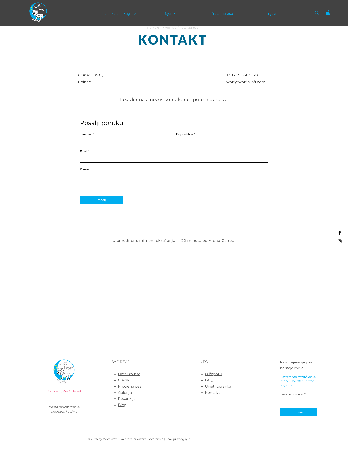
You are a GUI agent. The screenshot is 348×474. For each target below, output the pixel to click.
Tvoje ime (87, 134)
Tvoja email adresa (291, 394)
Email (84, 151)
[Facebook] (339, 232)
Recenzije (127, 398)
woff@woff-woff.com (245, 82)
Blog (122, 405)
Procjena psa (130, 386)
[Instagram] (339, 241)
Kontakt (212, 392)
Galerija (125, 392)
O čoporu (213, 374)
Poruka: (85, 169)
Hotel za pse (129, 374)
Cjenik (123, 380)
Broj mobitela (185, 134)
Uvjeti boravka (218, 386)
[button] (328, 12)
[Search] (316, 12)
